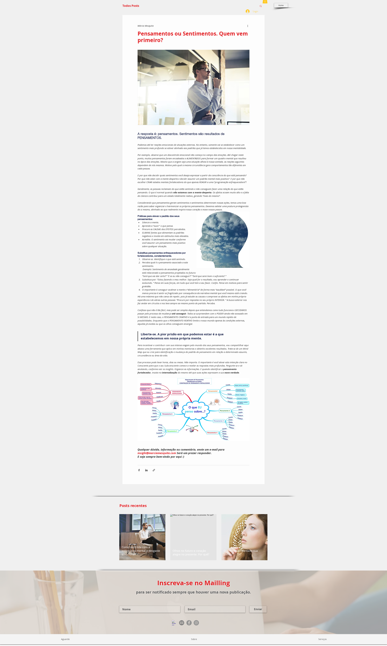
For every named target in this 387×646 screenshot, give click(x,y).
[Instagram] (196, 622)
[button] (260, 6)
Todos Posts (130, 6)
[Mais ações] (247, 26)
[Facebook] (189, 622)
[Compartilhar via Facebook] (139, 470)
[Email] (181, 622)
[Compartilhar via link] (153, 470)
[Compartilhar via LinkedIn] (146, 470)
